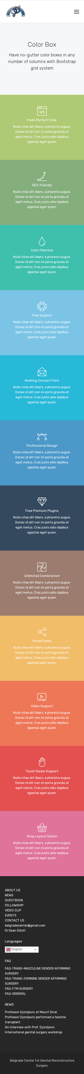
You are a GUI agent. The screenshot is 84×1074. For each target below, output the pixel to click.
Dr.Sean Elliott (15, 930)
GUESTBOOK (14, 900)
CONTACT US (14, 920)
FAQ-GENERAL (15, 994)
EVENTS (10, 915)
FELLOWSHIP (14, 905)
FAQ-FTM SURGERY (19, 988)
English (16, 949)
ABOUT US (12, 890)
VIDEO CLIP (13, 910)
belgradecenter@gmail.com (25, 925)
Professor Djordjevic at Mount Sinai (31, 1012)
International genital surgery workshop (33, 1032)
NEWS (9, 895)
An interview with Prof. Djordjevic (30, 1027)
